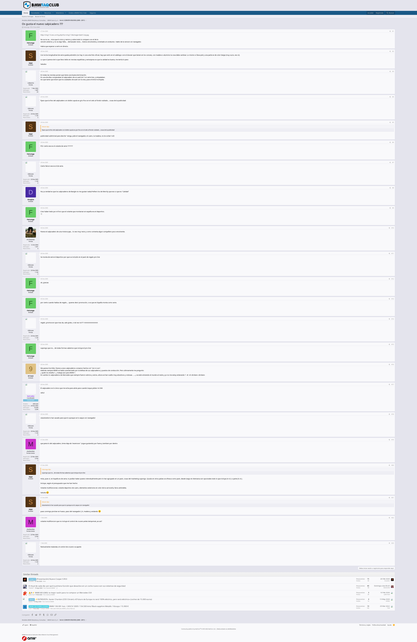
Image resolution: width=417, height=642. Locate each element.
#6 (393, 142)
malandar (31, 451)
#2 (393, 51)
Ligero (26, 625)
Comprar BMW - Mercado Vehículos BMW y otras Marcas (57, 609)
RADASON (387, 588)
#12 (392, 279)
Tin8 (388, 608)
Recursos (47, 13)
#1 (393, 31)
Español (34, 625)
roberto (31, 83)
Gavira (31, 602)
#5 (393, 122)
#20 (392, 465)
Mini (44, 581)
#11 (392, 253)
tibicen (31, 108)
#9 (393, 208)
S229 (30, 609)
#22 (392, 518)
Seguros (93, 13)
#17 (392, 384)
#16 (392, 364)
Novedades (35, 13)
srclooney (31, 239)
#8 (393, 188)
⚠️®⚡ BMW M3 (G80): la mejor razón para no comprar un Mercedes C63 (60, 592)
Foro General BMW (49, 588)
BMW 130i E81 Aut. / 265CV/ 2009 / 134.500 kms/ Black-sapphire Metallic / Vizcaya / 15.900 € (89, 606)
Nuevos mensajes (27, 16)
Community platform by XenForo (198, 629)
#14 (392, 319)
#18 (392, 414)
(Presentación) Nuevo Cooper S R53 (51, 579)
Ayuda (389, 625)
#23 (392, 543)
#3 (393, 71)
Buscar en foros (40, 16)
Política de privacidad (379, 625)
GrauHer (31, 581)
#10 (392, 228)
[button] (41, 13)
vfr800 (388, 601)
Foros (26, 13)
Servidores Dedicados (32, 634)
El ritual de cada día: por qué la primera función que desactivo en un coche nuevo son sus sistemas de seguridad (77, 586)
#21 (392, 498)
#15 (392, 344)
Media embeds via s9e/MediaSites (226, 629)
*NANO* (31, 588)
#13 (392, 299)
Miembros (60, 13)
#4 (393, 97)
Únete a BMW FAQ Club (77, 13)
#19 (392, 440)
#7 (393, 162)
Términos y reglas (365, 625)
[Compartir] (390, 31)
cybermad (32, 595)
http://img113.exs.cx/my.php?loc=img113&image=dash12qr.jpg (65, 35)
